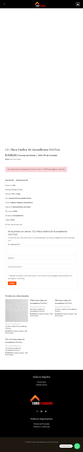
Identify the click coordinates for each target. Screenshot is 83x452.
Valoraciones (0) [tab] (22, 180)
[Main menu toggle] (4, 4)
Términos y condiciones (41, 427)
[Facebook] (41, 411)
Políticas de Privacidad (41, 424)
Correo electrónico (15, 267)
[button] (77, 446)
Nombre (11, 258)
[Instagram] (37, 411)
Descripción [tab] (9, 180)
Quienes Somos (41, 385)
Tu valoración (14, 244)
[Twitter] (46, 411)
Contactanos (41, 382)
